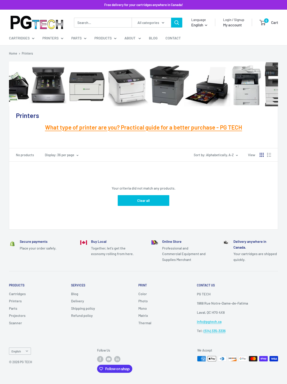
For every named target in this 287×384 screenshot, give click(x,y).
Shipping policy (83, 308)
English (16, 351)
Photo (143, 301)
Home (13, 53)
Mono (142, 308)
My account (232, 25)
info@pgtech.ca (209, 321)
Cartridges (19, 38)
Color (142, 294)
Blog (153, 38)
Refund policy (82, 315)
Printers (50, 38)
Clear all (143, 200)
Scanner (15, 323)
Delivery (77, 301)
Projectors (17, 315)
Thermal (144, 323)
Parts (76, 38)
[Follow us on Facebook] (100, 359)
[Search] (176, 23)
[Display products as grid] (262, 155)
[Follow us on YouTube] (109, 359)
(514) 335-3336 (215, 331)
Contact (173, 38)
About (130, 38)
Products (103, 38)
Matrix (143, 315)
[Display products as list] (269, 155)
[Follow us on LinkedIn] (117, 359)
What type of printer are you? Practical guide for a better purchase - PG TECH (143, 127)
